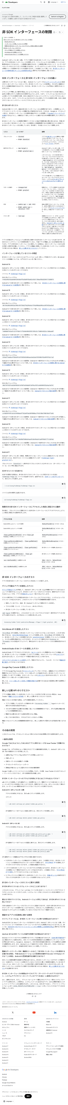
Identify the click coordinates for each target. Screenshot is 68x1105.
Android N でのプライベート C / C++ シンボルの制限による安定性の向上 (31, 927)
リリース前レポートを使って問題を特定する (23, 681)
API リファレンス (29, 1052)
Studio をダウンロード (30, 1054)
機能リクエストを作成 (16, 696)
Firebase (4, 1080)
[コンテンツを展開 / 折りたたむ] (14, 38)
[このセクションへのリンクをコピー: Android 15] (12, 290)
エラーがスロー (49, 143)
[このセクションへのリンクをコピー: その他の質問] (16, 730)
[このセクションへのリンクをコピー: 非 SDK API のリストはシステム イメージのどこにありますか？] (49, 887)
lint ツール (35, 652)
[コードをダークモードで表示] (63, 484)
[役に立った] (62, 25)
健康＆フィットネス (29, 1027)
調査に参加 (49, 1054)
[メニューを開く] (3, 2)
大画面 (48, 1022)
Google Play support (51, 1052)
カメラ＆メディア (29, 1030)
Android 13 (5, 1057)
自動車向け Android (51, 1030)
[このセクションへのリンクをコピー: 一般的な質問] (14, 739)
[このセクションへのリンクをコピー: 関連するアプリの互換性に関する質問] (33, 915)
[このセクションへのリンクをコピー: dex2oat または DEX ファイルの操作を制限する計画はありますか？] (52, 934)
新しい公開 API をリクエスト (28, 248)
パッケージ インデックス (53, 82)
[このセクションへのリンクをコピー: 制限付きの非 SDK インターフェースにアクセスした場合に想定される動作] (62, 507)
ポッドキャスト (6, 1038)
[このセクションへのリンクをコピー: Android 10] (12, 424)
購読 (28, 1096)
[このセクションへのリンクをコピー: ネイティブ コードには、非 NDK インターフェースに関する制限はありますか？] (60, 919)
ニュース (4, 1033)
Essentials (17, 25)
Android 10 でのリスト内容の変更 (45, 445)
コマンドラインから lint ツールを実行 (14, 660)
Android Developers (7, 25)
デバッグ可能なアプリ (9, 590)
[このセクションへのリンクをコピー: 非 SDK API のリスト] (20, 106)
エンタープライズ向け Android (10, 1024)
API (50, 863)
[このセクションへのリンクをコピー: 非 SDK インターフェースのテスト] (36, 577)
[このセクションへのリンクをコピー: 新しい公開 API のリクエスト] (32, 691)
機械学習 (26, 1024)
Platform (5, 7)
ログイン (63, 2)
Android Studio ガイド (30, 1046)
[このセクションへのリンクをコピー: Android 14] (12, 316)
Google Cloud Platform (8, 1083)
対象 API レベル (51, 136)
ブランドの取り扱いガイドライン (28, 1092)
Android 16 (5, 1049)
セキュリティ (5, 1027)
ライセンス (14, 1092)
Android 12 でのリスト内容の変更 (45, 391)
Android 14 (5, 1054)
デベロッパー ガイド (30, 1049)
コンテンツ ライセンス (32, 1002)
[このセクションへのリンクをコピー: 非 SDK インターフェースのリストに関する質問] (41, 883)
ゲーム (26, 1022)
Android (4, 1022)
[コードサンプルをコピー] (65, 484)
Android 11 (5, 1063)
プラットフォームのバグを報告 (54, 1046)
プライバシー (28, 1033)
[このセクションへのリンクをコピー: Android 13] (12, 342)
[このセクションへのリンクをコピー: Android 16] (12, 265)
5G (25, 1036)
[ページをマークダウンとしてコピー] (59, 32)
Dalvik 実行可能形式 (58, 938)
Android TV (49, 1033)
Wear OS (48, 1024)
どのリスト (59, 654)
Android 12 (5, 1060)
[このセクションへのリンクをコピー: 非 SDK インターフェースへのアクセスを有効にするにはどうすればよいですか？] (61, 779)
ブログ (4, 1036)
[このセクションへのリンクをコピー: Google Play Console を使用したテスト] (35, 667)
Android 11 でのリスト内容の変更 (43, 419)
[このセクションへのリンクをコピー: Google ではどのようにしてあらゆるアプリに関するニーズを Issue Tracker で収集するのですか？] (12, 746)
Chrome (4, 1077)
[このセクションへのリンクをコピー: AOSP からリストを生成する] (24, 471)
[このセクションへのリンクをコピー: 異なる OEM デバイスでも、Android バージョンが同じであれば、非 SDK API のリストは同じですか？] (13, 902)
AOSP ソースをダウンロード (54, 477)
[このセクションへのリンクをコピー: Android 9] (11, 452)
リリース (31, 25)
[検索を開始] (41, 2)
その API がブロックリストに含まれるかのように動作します (53, 181)
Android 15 (5, 1052)
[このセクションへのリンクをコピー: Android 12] (12, 370)
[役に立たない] (64, 25)
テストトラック (28, 671)
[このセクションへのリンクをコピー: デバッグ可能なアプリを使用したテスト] (35, 586)
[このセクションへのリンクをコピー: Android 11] (11, 398)
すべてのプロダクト (7, 1085)
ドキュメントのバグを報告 (53, 1049)
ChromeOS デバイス (52, 1027)
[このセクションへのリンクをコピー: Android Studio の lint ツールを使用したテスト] (40, 649)
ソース (4, 1030)
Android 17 (5, 1046)
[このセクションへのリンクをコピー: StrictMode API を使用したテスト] (30, 629)
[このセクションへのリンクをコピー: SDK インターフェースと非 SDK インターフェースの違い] (58, 78)
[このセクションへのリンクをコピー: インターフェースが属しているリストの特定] (38, 253)
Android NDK (27, 1057)
